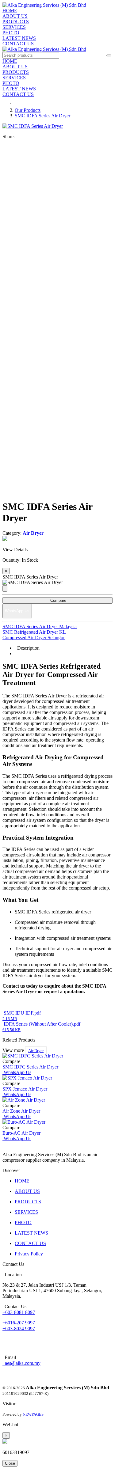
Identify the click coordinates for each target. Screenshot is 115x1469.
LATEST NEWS (19, 38)
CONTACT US (18, 43)
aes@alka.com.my (21, 1363)
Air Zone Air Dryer (21, 1111)
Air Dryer (36, 1050)
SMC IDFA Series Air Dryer (42, 115)
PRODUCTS (15, 21)
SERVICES (14, 27)
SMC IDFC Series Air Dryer (30, 1066)
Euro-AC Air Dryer (21, 1133)
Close (10, 1463)
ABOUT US (15, 16)
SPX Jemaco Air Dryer (24, 1088)
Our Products (27, 110)
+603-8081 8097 (18, 1312)
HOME (9, 10)
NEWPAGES (33, 1414)
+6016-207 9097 (18, 1322)
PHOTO (10, 32)
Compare (57, 600)
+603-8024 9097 (18, 1328)
